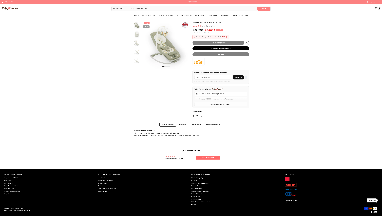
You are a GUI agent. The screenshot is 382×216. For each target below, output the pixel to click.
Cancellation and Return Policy (201, 202)
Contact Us (194, 186)
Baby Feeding (8, 183)
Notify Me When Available (221, 48)
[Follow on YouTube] (376, 212)
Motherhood (225, 16)
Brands (136, 16)
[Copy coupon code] (227, 37)
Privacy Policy (195, 196)
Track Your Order (196, 188)
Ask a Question (197, 111)
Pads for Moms (102, 191)
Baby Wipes (8, 180)
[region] (220, 97)
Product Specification (213, 124)
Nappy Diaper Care (148, 16)
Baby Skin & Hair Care (11, 186)
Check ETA (238, 77)
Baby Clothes (200, 16)
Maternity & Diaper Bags (105, 180)
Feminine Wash (102, 183)
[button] (196, 26)
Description (182, 124)
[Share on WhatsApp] (201, 116)
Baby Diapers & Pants (11, 178)
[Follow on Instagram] (374, 212)
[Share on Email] (197, 116)
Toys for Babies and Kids (12, 191)
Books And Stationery (240, 16)
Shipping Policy (196, 199)
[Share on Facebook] (193, 116)
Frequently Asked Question (200, 191)
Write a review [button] (208, 157)
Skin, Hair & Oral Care (184, 16)
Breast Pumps (102, 178)
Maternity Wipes (103, 186)
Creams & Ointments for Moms (107, 188)
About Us (194, 180)
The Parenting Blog (197, 178)
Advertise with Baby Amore (200, 183)
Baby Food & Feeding (166, 16)
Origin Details (196, 124)
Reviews (193, 204)
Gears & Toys (212, 16)
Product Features (167, 124)
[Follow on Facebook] (371, 212)
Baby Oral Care (9, 188)
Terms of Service (196, 194)
